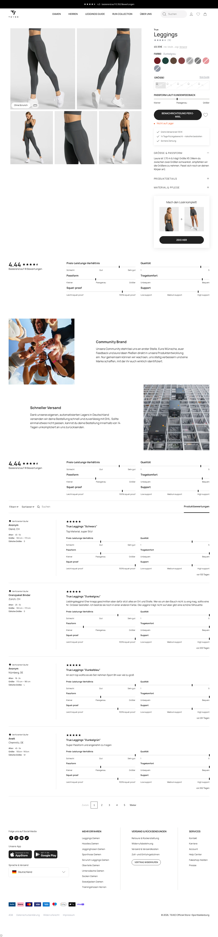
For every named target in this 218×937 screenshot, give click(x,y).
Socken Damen (90, 876)
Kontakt (193, 838)
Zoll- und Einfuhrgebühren (146, 854)
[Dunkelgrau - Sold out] (189, 60)
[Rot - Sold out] (206, 60)
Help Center (195, 854)
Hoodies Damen (90, 843)
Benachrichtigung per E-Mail (178, 115)
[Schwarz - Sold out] (198, 60)
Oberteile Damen (91, 865)
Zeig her (181, 239)
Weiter (133, 805)
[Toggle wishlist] (205, 115)
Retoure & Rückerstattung (145, 838)
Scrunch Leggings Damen (95, 859)
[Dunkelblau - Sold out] (157, 68)
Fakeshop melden (198, 859)
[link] (205, 14)
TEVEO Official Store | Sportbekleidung (189, 914)
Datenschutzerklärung (28, 914)
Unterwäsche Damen (93, 870)
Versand (183, 46)
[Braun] (173, 60)
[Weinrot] (157, 60)
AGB (11, 914)
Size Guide (204, 77)
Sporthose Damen (91, 854)
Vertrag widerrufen (146, 862)
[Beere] (181, 60)
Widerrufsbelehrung (142, 843)
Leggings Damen (91, 838)
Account (193, 849)
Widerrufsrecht (51, 914)
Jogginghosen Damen (93, 849)
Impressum (69, 914)
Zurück (85, 805)
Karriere (193, 843)
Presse (192, 865)
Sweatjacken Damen (92, 881)
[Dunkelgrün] (165, 60)
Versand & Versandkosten (145, 849)
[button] (174, 14)
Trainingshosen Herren (94, 887)
